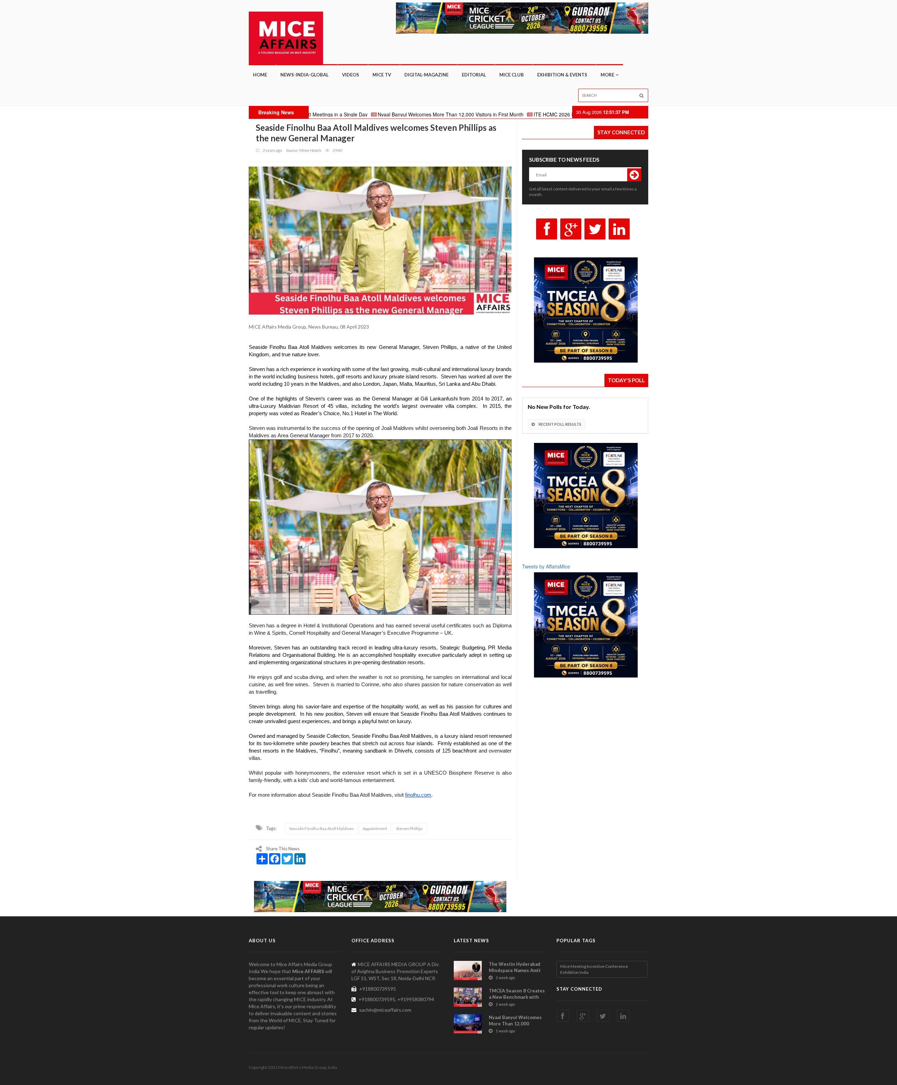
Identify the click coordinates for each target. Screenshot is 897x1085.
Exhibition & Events (562, 75)
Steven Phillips (409, 828)
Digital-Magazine (426, 75)
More (607, 75)
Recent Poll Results (559, 424)
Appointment (375, 828)
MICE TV (381, 75)
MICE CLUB (511, 75)
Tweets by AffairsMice (546, 566)
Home (260, 75)
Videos (350, 75)
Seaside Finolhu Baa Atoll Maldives (321, 828)
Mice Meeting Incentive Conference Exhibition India (594, 969)
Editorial (474, 75)
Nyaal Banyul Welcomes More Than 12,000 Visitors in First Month (385, 114)
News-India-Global (304, 75)
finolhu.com (418, 795)
